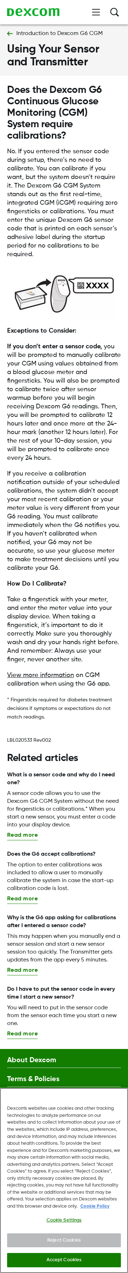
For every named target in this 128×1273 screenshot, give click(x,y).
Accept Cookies (64, 1260)
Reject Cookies (64, 1240)
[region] (64, 1180)
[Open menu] (96, 12)
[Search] (114, 12)
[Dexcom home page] (33, 12)
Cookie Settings (64, 1220)
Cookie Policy (95, 1206)
